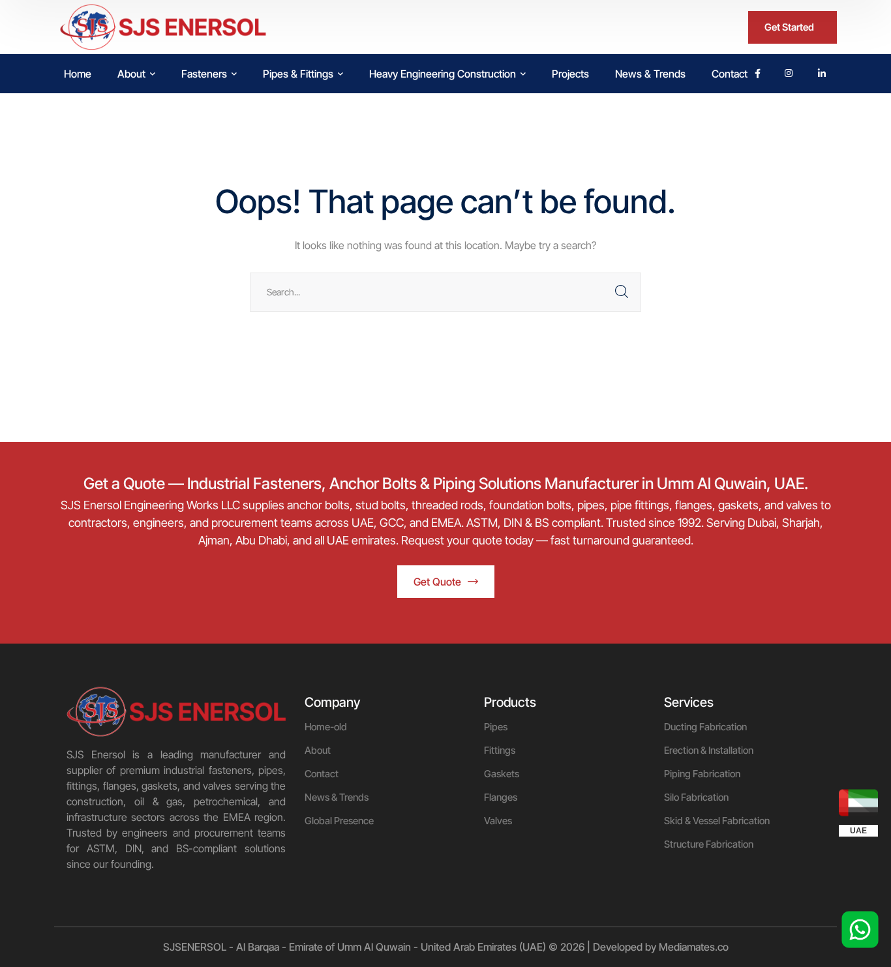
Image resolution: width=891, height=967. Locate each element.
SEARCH (622, 292)
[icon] (758, 73)
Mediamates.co (694, 946)
